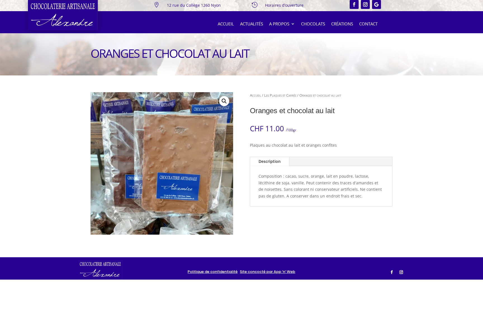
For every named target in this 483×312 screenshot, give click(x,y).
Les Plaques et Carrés (280, 95)
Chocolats (313, 24)
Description (270, 161)
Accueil (226, 24)
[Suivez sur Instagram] (365, 4)
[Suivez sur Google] (376, 4)
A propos (279, 24)
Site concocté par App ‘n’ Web (267, 271)
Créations (342, 24)
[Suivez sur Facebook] (354, 4)
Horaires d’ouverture (284, 5)
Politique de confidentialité (213, 271)
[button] (224, 101)
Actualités (251, 24)
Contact (368, 24)
